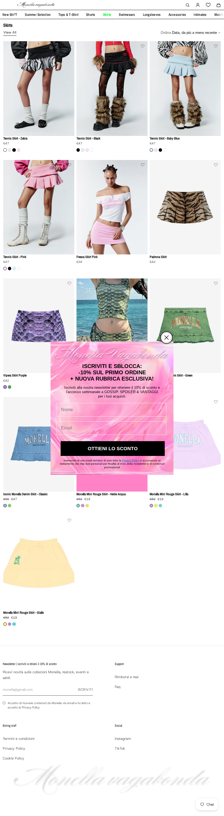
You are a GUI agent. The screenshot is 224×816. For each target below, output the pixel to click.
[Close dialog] (166, 337)
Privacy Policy (130, 460)
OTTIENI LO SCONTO (113, 448)
